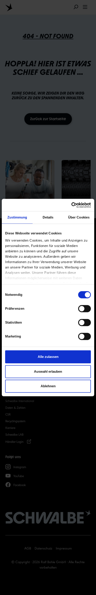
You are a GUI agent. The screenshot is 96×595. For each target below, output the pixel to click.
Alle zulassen (48, 357)
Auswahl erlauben (48, 371)
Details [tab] (48, 217)
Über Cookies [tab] (79, 217)
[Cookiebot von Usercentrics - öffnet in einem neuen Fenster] (71, 205)
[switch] (84, 308)
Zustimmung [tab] (17, 217)
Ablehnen (48, 386)
